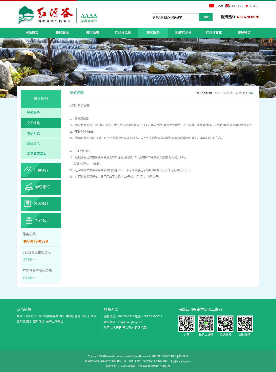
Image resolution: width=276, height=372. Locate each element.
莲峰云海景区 (54, 321)
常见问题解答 (36, 154)
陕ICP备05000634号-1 (164, 356)
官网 (186, 323)
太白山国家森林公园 (51, 316)
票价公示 (33, 143)
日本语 (254, 5)
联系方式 (33, 133)
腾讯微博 (225, 323)
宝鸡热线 (38, 321)
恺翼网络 (165, 366)
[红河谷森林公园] (57, 15)
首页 (216, 93)
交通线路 (33, 123)
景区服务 (228, 93)
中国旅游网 (73, 316)
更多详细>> (29, 278)
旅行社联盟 (89, 316)
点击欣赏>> (29, 259)
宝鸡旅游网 (24, 321)
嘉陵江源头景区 (27, 316)
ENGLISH (236, 5)
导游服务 (33, 112)
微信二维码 (206, 323)
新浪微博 (245, 323)
